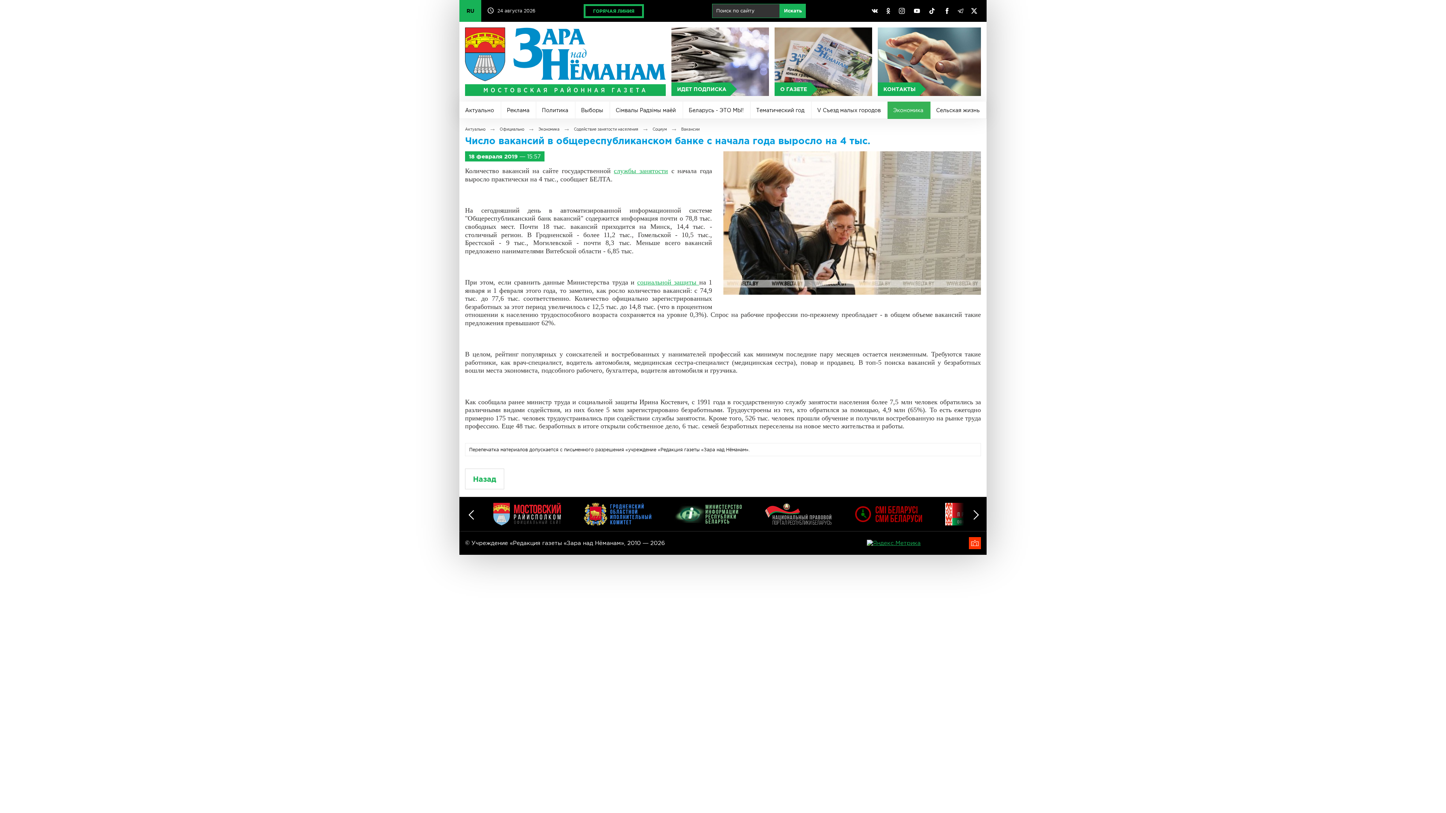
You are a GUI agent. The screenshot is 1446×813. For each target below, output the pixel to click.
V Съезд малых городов (849, 110)
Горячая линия (614, 11)
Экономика (908, 110)
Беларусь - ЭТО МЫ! (716, 110)
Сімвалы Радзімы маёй (646, 110)
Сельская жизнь (958, 110)
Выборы (592, 110)
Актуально (479, 110)
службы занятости (641, 171)
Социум (660, 129)
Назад (484, 479)
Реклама (518, 110)
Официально (512, 129)
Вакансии (690, 129)
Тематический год (780, 110)
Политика (555, 110)
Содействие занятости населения (606, 129)
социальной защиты (668, 282)
